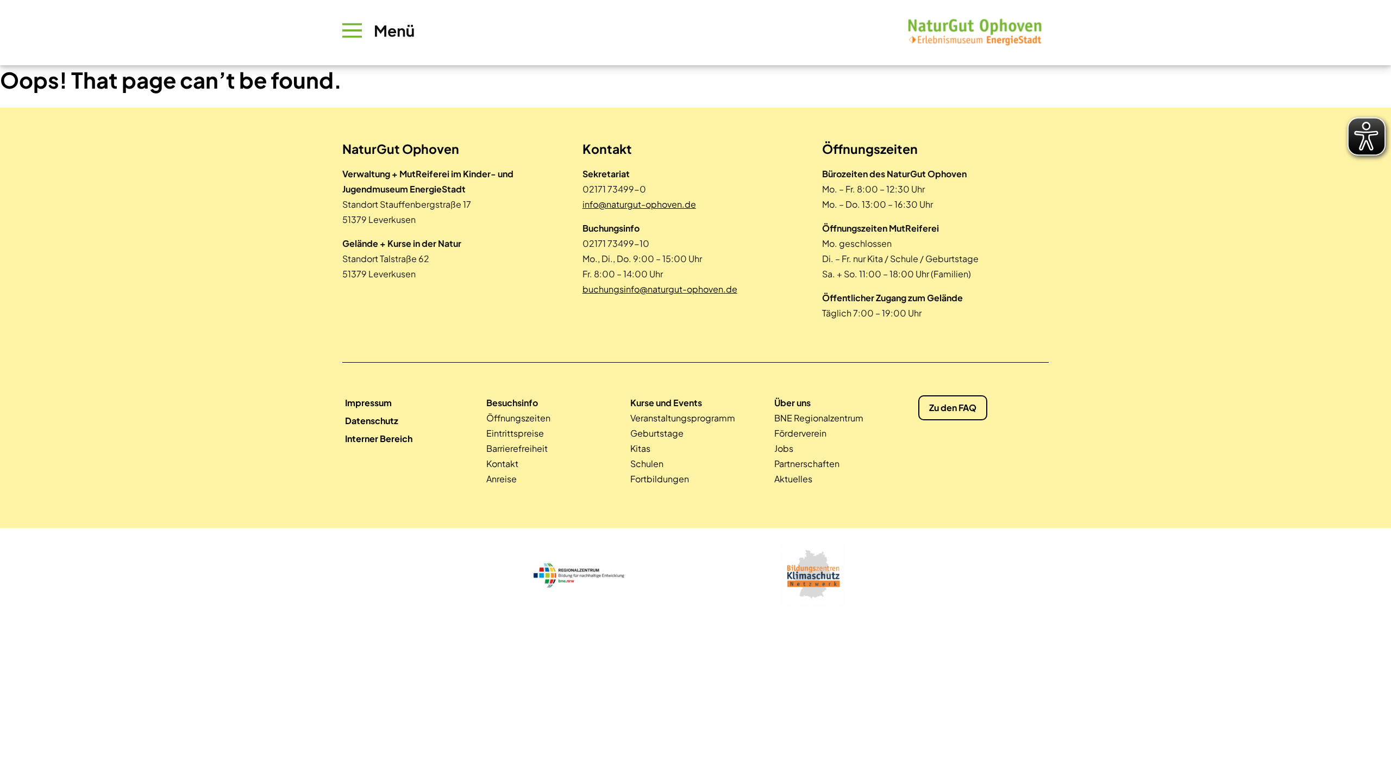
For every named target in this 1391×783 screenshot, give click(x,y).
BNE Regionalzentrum (818, 418)
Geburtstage (657, 433)
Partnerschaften (806, 463)
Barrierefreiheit (517, 448)
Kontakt (502, 463)
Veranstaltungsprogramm (682, 418)
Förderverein (800, 433)
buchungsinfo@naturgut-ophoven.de (659, 289)
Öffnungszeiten (518, 418)
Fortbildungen (659, 478)
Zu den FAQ (952, 407)
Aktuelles (793, 478)
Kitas (640, 448)
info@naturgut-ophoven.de (639, 204)
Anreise (501, 478)
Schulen (646, 463)
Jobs (783, 448)
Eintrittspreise (515, 433)
